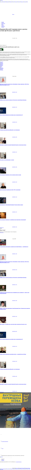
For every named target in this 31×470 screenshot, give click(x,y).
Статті (2, 25)
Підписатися (1, 232)
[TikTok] (18, 1)
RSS (2, 469)
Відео (2, 24)
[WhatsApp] (21, 1)
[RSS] (27, 1)
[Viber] (13, 1)
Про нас (3, 459)
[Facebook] (3, 1)
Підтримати (3, 26)
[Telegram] (10, 1)
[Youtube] (15, 1)
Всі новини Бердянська (5, 441)
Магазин (3, 27)
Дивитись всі (2, 227)
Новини (3, 22)
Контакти (3, 460)
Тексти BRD (3, 23)
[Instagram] (7, 1)
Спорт (2, 448)
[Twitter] (24, 1)
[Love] (1, 1)
